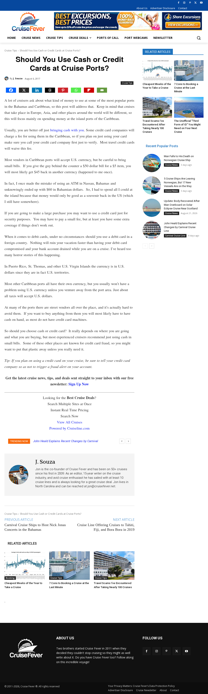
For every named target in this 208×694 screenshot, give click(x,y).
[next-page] (151, 246)
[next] (128, 441)
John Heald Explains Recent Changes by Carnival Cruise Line (180, 227)
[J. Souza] (7, 78)
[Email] (102, 90)
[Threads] (50, 90)
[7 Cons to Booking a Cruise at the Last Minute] (69, 565)
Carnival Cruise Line (175, 235)
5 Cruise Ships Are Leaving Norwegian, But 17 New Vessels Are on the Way (179, 182)
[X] (195, 3)
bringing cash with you (67, 129)
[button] (199, 38)
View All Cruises (69, 422)
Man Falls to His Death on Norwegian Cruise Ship (69, 441)
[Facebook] (178, 3)
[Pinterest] (190, 3)
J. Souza (18, 78)
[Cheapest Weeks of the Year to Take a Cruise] (24, 565)
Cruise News (171, 164)
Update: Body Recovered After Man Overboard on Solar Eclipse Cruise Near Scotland (182, 204)
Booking (10, 578)
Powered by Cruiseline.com (69, 428)
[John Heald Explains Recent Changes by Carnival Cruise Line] (152, 230)
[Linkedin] (37, 90)
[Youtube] (201, 3)
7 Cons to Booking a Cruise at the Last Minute (186, 88)
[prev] (121, 441)
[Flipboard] (89, 90)
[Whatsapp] (76, 90)
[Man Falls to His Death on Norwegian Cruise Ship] (152, 163)
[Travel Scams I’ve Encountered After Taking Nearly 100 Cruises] (114, 565)
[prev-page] (145, 246)
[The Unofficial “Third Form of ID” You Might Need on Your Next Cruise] (189, 107)
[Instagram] (184, 3)
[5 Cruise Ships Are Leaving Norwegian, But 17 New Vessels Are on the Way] (152, 185)
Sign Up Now (78, 384)
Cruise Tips (10, 50)
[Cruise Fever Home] (28, 21)
